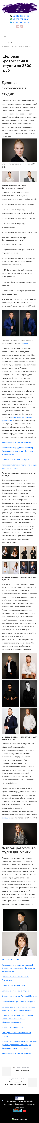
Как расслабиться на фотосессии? (17, 442)
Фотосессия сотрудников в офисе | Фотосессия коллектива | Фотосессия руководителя (18, 450)
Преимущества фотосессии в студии (18, 1001)
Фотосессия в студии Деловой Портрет (19, 996)
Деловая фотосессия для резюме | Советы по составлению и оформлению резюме (17, 1018)
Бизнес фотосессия (10, 959)
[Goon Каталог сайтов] (19, 1098)
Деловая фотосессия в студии (15, 459)
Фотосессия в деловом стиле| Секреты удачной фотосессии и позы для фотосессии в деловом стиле (19, 1044)
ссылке (25, 343)
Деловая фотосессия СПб (13, 985)
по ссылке (6, 818)
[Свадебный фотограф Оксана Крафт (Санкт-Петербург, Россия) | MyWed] (19, 1115)
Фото (24, 1111)
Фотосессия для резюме (12, 1027)
